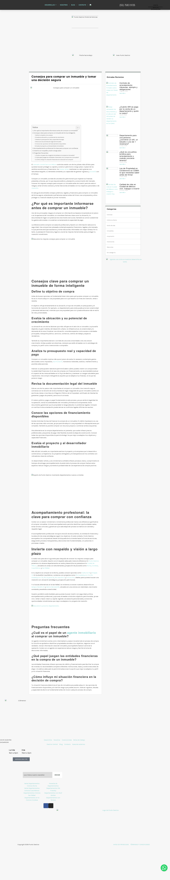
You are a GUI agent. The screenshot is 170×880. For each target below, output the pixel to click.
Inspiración (110, 236)
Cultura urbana (112, 220)
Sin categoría (111, 252)
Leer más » (123, 93)
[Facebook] (45, 805)
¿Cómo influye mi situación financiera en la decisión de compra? (54, 159)
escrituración (57, 362)
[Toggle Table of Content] (76, 127)
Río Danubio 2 (60, 577)
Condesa (95, 566)
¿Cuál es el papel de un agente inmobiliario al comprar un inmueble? (55, 155)
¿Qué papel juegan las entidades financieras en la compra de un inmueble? (57, 157)
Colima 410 (70, 577)
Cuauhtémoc (36, 568)
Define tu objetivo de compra (44, 135)
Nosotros (64, 5)
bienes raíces (64, 169)
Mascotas (110, 247)
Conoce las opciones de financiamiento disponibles (51, 144)
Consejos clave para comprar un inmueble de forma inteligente (54, 133)
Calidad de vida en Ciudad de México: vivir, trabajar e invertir (130, 186)
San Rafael (45, 568)
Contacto (82, 5)
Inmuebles (110, 231)
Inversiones (110, 242)
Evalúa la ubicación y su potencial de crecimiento (50, 137)
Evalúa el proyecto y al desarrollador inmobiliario (50, 146)
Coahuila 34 (86, 573)
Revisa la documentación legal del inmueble (48, 141)
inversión (34, 188)
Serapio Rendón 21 (38, 587)
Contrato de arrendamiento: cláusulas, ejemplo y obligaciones (128, 86)
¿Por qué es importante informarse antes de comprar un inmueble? (55, 130)
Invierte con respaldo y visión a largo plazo (47, 151)
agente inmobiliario (81, 632)
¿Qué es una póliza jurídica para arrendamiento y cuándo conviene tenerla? (128, 156)
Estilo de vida (111, 225)
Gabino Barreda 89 (52, 587)
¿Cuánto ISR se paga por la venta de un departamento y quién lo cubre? (129, 109)
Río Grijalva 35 (49, 577)
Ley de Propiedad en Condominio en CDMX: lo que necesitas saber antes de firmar (130, 171)
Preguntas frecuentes (41, 153)
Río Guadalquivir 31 (83, 575)
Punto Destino (94, 561)
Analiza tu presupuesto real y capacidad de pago (50, 139)
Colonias (109, 215)
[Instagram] (50, 805)
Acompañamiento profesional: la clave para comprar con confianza (56, 148)
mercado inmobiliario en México (44, 164)
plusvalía (92, 171)
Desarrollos (50, 5)
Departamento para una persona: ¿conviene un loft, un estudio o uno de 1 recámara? (129, 139)
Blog (73, 5)
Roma (89, 566)
